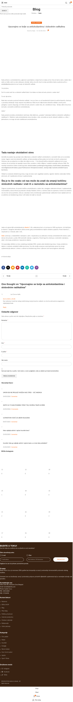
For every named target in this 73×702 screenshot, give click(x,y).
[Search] (66, 3)
